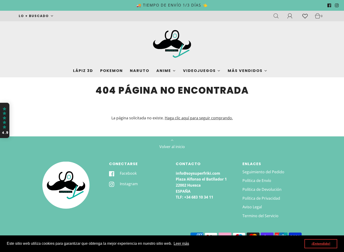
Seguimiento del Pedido (263, 171)
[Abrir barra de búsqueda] (279, 16)
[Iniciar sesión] (292, 16)
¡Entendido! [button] (320, 243)
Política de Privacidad (261, 198)
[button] (4, 120)
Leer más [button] (181, 243)
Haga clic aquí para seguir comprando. (199, 118)
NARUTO (139, 70)
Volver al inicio (172, 146)
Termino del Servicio (260, 215)
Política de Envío (256, 180)
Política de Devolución (262, 189)
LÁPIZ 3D (83, 70)
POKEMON (111, 70)
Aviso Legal (252, 206)
